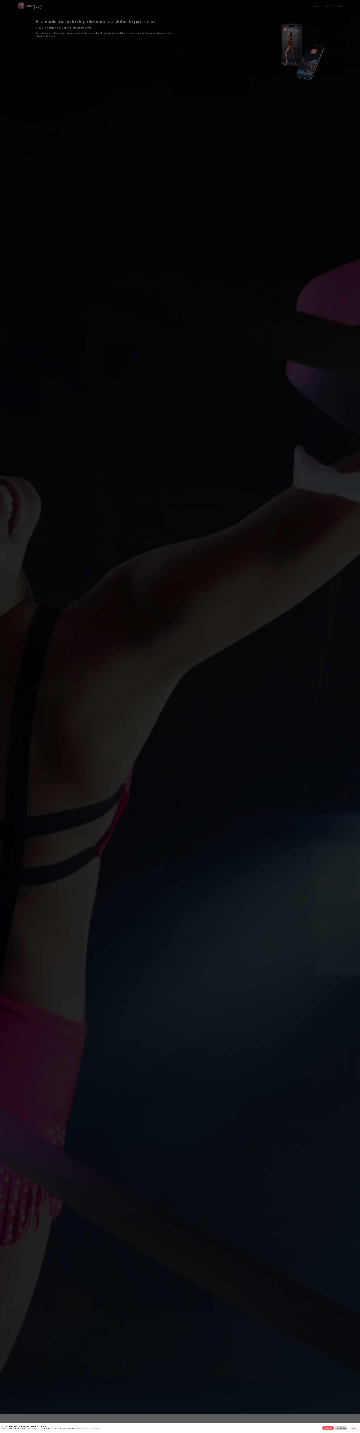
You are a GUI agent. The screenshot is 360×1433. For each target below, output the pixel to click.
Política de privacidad (82, 1428)
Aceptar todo (328, 1428)
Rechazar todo (341, 1428)
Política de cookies (95, 1428)
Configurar (353, 1428)
